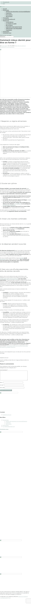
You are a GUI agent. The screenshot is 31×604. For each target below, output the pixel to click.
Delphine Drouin (7, 414)
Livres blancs (9, 22)
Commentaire (4, 370)
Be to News (9, 25)
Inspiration (9, 30)
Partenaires (6, 31)
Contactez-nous (7, 33)
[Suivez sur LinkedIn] (18, 601)
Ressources (6, 20)
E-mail (2, 385)
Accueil (5, 8)
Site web (2, 387)
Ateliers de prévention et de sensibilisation (18, 11)
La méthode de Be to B (9, 19)
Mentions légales (23, 596)
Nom (1, 382)
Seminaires (8, 424)
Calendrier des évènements (14, 27)
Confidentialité (4, 598)
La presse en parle (11, 23)
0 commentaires (10, 47)
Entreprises (6, 10)
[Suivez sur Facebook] (12, 601)
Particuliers (6, 18)
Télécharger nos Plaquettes (14, 28)
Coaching (8, 13)
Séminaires (9, 16)
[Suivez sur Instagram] (15, 601)
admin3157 (4, 45)
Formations (9, 15)
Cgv (10, 598)
